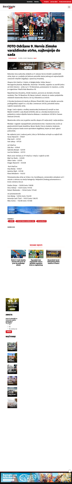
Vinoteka (36, 1)
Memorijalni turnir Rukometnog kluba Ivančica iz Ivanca (54, 261)
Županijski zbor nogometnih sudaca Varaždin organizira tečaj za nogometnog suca (36, 262)
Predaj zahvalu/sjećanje (65, 1)
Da (10, 324)
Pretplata (46, 1)
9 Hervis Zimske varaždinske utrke (25, 221)
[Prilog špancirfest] (36, 477)
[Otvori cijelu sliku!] (36, 27)
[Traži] (53, 7)
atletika (12, 221)
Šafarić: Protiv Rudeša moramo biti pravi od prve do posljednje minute (18, 262)
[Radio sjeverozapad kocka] (12, 304)
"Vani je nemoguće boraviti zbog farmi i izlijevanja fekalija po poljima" (12, 392)
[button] (8, 258)
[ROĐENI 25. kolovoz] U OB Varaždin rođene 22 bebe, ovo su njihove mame (12, 403)
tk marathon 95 (42, 221)
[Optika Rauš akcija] (36, 66)
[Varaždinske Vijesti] (9, 7)
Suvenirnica (30, 1)
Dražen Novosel (12, 58)
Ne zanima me (13, 329)
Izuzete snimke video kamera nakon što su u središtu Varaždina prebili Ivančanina (11, 380)
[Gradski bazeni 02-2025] (36, 210)
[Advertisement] (36, 284)
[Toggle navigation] (69, 7)
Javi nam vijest (54, 1)
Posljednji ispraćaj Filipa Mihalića (11, 358)
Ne (10, 327)
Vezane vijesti (36, 245)
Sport (35, 58)
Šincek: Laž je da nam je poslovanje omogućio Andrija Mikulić (12, 346)
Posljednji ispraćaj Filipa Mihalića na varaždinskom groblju (12, 369)
